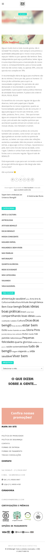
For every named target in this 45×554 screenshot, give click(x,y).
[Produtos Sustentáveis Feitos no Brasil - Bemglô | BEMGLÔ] (22, 4)
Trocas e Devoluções (11, 455)
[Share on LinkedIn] (32, 180)
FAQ (35, 546)
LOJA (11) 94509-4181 (12, 484)
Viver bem (20, 356)
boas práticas (11, 311)
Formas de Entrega (10, 447)
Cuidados (13, 321)
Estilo (4, 330)
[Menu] (3, 3)
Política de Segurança (12, 440)
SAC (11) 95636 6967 (11, 480)
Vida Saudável (22, 14)
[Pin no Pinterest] (28, 180)
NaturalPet (7, 259)
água (15, 190)
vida (29, 190)
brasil (23, 311)
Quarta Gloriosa (10, 264)
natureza (14, 338)
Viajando (6, 281)
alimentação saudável (14, 298)
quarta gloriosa (23, 342)
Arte (32, 298)
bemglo (17, 306)
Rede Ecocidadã (9, 270)
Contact (30, 546)
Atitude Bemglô (9, 226)
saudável (20, 190)
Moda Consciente (10, 237)
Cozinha (38, 316)
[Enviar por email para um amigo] (24, 180)
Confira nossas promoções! (22, 415)
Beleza (40, 302)
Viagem (15, 351)
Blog (24, 546)
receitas (35, 342)
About (10, 546)
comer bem (30, 312)
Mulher (25, 334)
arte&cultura (15, 302)
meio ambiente (17, 334)
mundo (31, 334)
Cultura (21, 320)
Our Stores (18, 546)
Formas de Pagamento (12, 451)
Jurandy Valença (7, 334)
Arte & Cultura (9, 215)
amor (27, 299)
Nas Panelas (7, 253)
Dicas (28, 320)
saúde (26, 190)
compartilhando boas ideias (18, 316)
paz (20, 338)
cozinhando (6, 321)
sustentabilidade (20, 346)
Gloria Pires (33, 330)
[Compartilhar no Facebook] (16, 180)
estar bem (30, 325)
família (10, 330)
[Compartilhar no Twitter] (20, 180)
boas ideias (31, 306)
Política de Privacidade (12, 436)
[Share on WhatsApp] (12, 180)
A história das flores (35, 196)
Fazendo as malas (19, 330)
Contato (6, 443)
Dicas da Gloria (17, 326)
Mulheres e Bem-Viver (12, 248)
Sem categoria (9, 275)
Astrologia (7, 220)
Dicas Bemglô (8, 231)
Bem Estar (7, 306)
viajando (22, 351)
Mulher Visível (9, 242)
